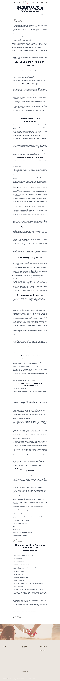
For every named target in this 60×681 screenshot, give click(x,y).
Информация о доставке (25, 669)
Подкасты (42, 2)
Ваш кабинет (13, 2)
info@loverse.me (25, 535)
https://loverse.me (25, 73)
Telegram (41, 648)
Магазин (33, 2)
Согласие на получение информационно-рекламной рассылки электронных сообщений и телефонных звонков (25, 660)
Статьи (38, 2)
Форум (47, 2)
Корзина (18, 2)
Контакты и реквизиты (25, 671)
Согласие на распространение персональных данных (25, 654)
